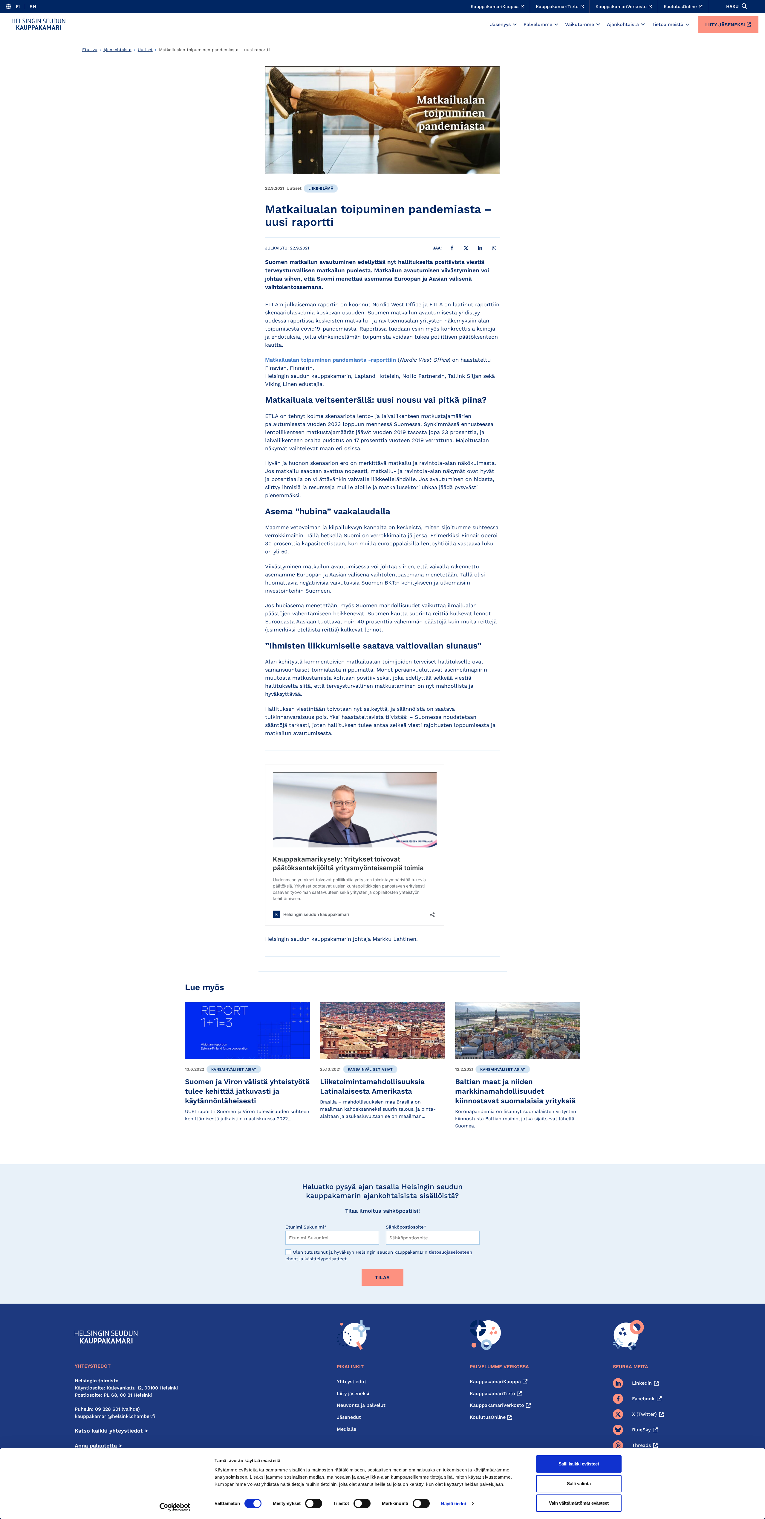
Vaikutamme (579, 24)
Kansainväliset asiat (233, 1069)
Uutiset (145, 49)
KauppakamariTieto (492, 1393)
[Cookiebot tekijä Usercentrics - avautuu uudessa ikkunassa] (175, 1507)
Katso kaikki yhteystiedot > (111, 1430)
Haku (732, 6)
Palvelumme (538, 24)
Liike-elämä (320, 188)
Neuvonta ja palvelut (361, 1405)
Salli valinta (579, 1483)
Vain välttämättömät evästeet (579, 1503)
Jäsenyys (500, 24)
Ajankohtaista (623, 24)
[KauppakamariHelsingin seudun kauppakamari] (38, 24)
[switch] (313, 1503)
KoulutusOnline (488, 1417)
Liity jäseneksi (725, 25)
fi (18, 6)
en (33, 6)
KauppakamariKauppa (495, 1381)
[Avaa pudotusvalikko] (515, 24)
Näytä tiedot (453, 1503)
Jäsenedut (349, 1417)
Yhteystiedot (351, 1381)
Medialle (346, 1429)
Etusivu (89, 49)
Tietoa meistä (667, 24)
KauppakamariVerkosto (497, 1405)
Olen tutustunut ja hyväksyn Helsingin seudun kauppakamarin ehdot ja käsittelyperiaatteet (378, 1255)
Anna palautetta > (98, 1445)
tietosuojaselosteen (450, 1252)
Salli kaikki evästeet (579, 1463)
